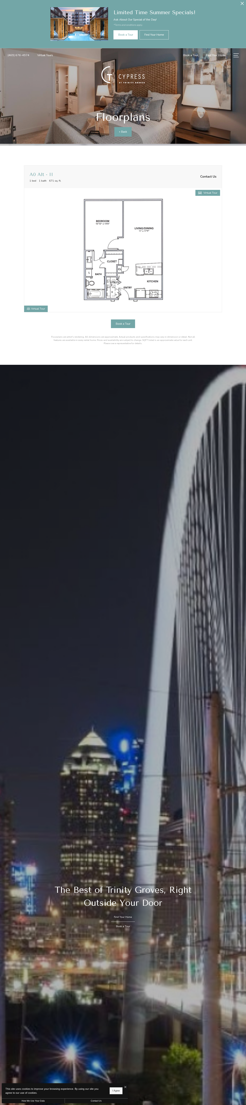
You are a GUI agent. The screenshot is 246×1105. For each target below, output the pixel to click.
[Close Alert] (242, 4)
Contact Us (96, 1101)
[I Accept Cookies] (125, 1087)
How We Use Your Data (33, 1101)
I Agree (116, 1090)
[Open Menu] (236, 55)
